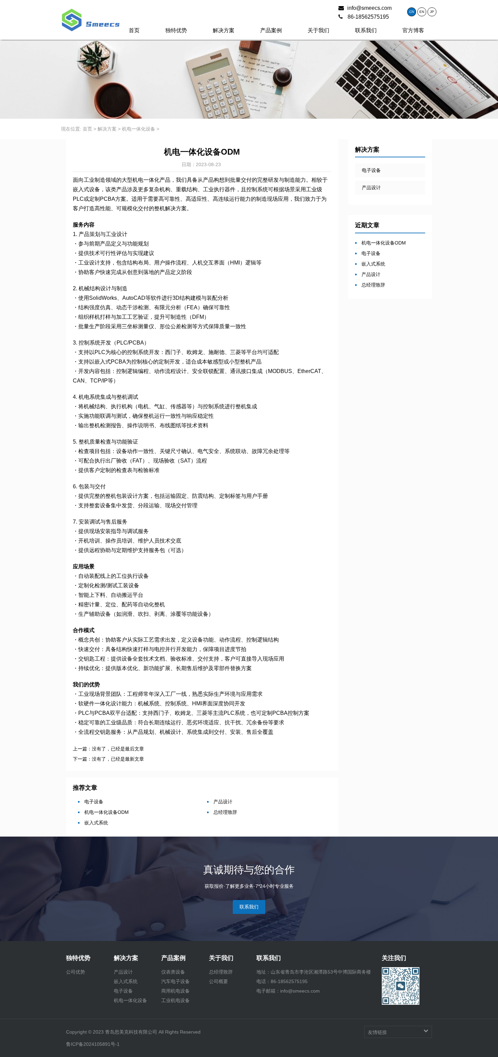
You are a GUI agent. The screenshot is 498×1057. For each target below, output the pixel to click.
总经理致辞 (224, 812)
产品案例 (271, 30)
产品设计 (222, 801)
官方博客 (413, 30)
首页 (134, 30)
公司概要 (218, 981)
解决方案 (223, 30)
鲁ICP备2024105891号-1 (93, 1044)
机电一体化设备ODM (106, 812)
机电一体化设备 (138, 129)
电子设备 (93, 801)
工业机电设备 (175, 1000)
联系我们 (366, 30)
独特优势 (176, 30)
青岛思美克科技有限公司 (132, 1032)
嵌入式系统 (95, 822)
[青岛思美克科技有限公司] (90, 13)
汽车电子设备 (175, 981)
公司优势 (75, 972)
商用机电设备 (175, 991)
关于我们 (318, 30)
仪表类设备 (173, 972)
